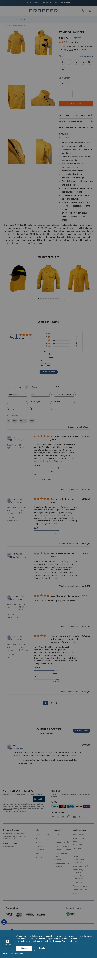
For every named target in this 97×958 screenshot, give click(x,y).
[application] (48, 944)
